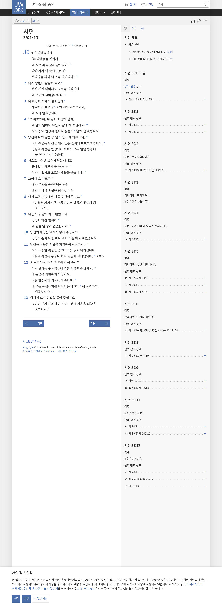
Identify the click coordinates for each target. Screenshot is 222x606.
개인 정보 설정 (86, 588)
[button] (55, 12)
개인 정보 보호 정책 (45, 351)
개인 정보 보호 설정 (67, 351)
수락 (16, 598)
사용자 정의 (41, 598)
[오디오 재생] (193, 21)
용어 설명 (129, 86)
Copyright (28, 347)
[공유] (199, 21)
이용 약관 (27, 351)
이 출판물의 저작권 (32, 341)
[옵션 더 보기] (205, 21)
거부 (26, 598)
